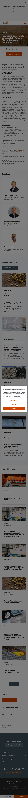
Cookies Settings (14, 400)
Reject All (14, 404)
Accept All (14, 408)
